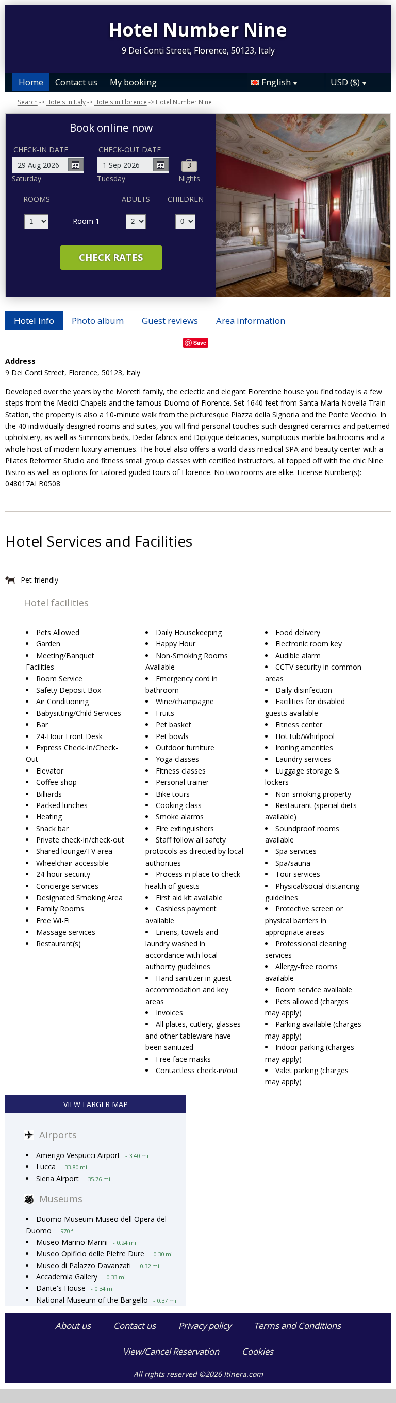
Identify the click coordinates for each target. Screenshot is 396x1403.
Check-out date (129, 149)
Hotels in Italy (66, 102)
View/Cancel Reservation (171, 1351)
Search (28, 102)
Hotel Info (34, 320)
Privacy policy (204, 1325)
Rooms (36, 199)
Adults (136, 199)
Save (199, 342)
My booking (133, 82)
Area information (250, 320)
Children (186, 199)
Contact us (76, 82)
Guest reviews (170, 320)
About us (73, 1325)
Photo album (98, 320)
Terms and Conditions (297, 1325)
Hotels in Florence (120, 102)
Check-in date (40, 149)
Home (31, 82)
